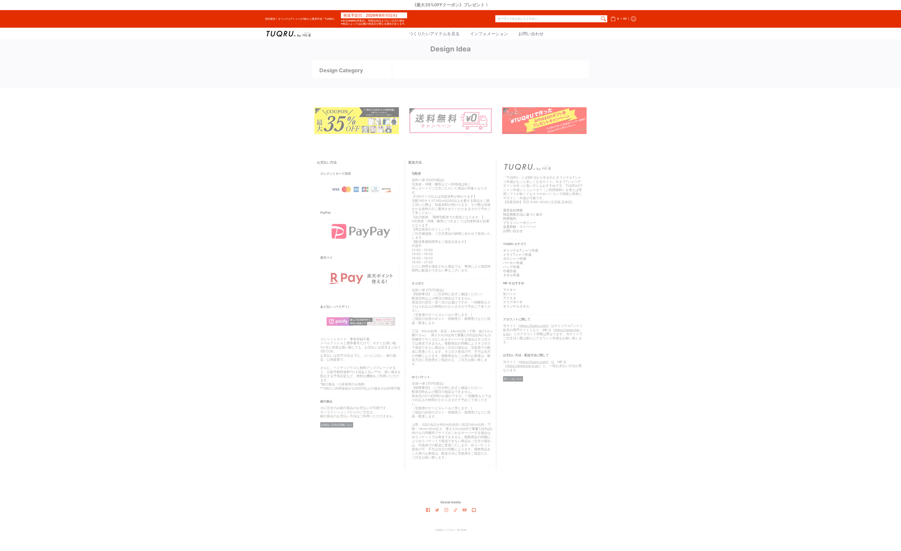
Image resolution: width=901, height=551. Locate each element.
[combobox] (547, 18)
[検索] (603, 18)
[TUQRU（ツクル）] (288, 34)
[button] (618, 19)
